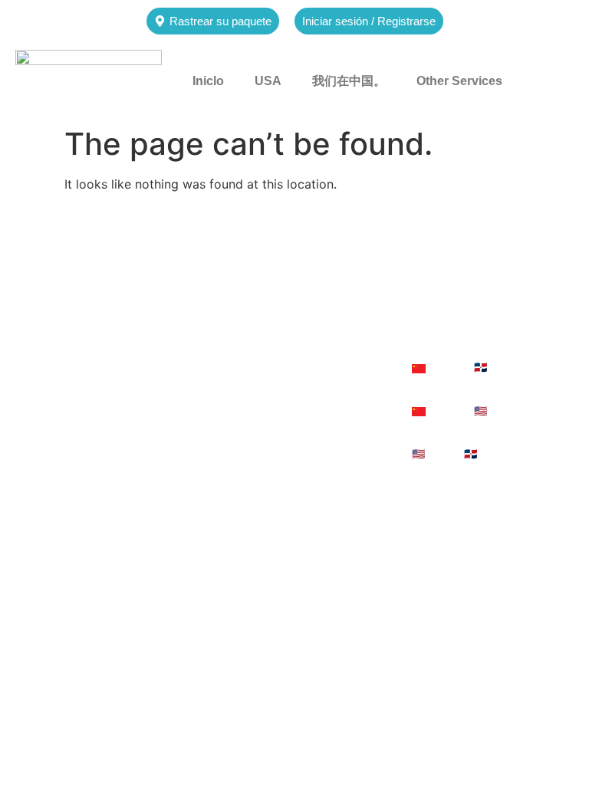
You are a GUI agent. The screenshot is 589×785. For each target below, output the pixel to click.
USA (268, 80)
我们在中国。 (349, 80)
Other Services (459, 80)
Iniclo (208, 80)
